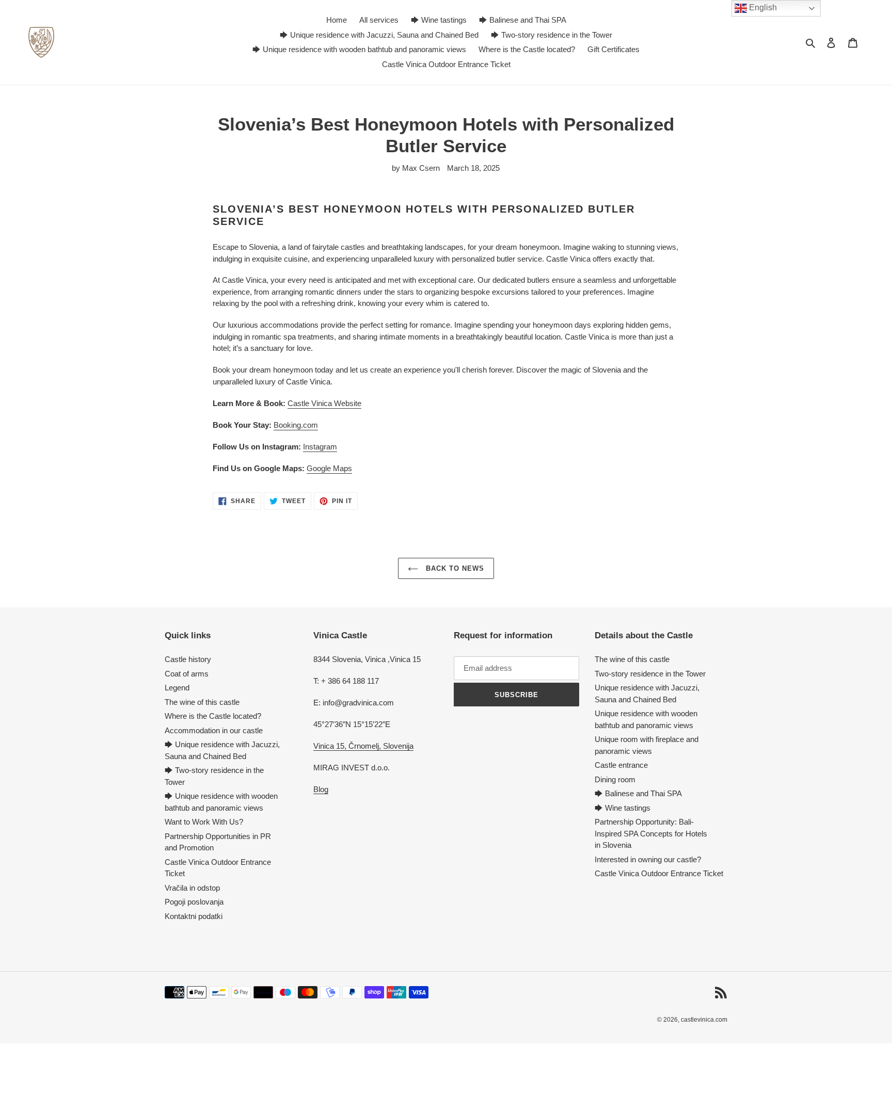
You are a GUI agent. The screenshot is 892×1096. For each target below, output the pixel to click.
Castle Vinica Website (324, 403)
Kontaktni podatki (193, 916)
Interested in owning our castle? (648, 859)
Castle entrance (621, 765)
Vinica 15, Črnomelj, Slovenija (363, 746)
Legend (177, 687)
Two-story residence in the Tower (650, 673)
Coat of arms (187, 673)
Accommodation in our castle (214, 730)
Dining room (615, 779)
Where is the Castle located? (213, 716)
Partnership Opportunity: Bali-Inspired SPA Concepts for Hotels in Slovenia (651, 833)
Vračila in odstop (192, 887)
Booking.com (296, 425)
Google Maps (329, 468)
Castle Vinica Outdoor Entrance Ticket (659, 873)
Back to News (454, 568)
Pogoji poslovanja (194, 901)
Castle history (188, 659)
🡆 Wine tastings (622, 807)
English (762, 7)
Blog (320, 789)
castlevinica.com (704, 1019)
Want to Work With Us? (204, 821)
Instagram (320, 446)
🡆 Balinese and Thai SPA (638, 793)
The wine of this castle (202, 702)
